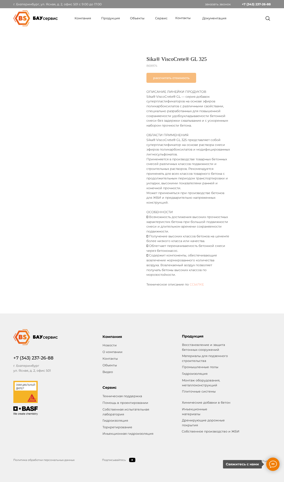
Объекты (137, 18)
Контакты (183, 18)
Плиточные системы (199, 391)
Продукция (110, 18)
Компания (83, 18)
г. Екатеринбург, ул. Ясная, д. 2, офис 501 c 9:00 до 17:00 (57, 4)
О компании (112, 352)
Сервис (161, 18)
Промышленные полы (200, 367)
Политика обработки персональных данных (44, 460)
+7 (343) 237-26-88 (256, 4)
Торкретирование (117, 427)
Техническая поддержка (122, 396)
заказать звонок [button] (218, 4)
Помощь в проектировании (125, 403)
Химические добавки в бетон (206, 403)
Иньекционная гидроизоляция (128, 434)
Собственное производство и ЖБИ (210, 431)
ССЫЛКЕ (197, 284)
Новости (110, 345)
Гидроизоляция (115, 420)
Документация (214, 18)
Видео (108, 372)
